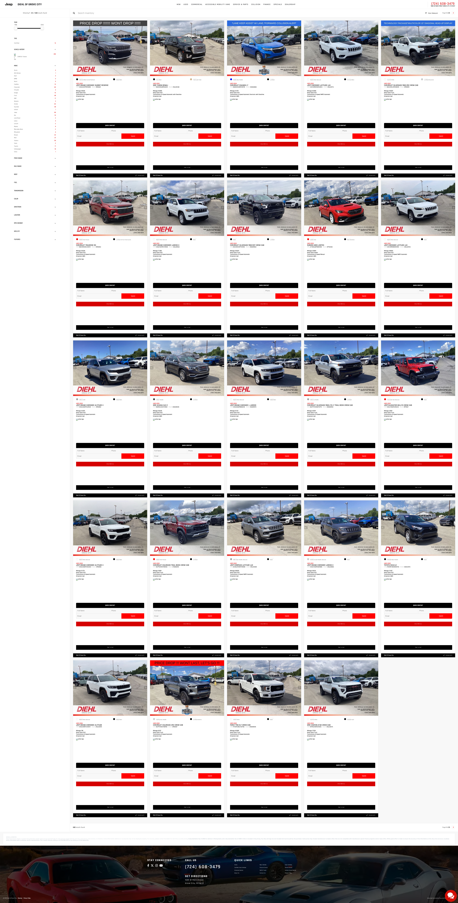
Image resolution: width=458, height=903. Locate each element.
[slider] (15, 28)
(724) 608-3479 (443, 3)
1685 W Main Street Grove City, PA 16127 (443, 6)
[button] (145, 48)
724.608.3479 (140, 175)
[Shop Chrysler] (9, 4)
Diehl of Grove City (81, 175)
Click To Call (110, 167)
